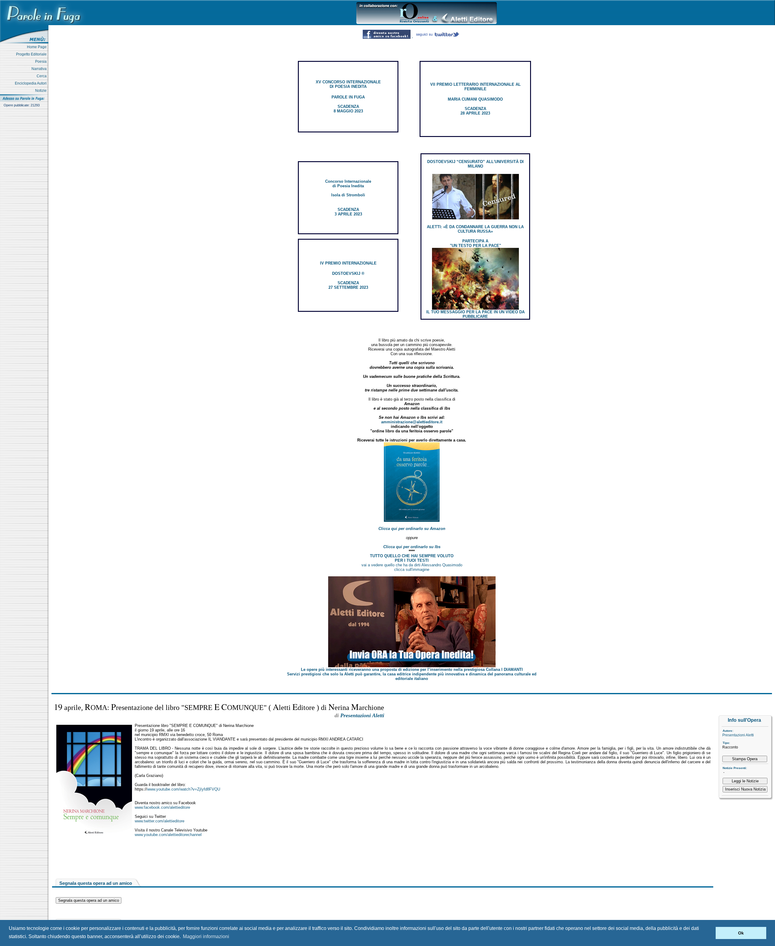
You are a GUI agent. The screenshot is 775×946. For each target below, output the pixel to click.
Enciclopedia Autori (31, 83)
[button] (709, 933)
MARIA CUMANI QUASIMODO (475, 99)
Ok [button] (741, 933)
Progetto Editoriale (32, 54)
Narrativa (39, 69)
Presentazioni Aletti (738, 735)
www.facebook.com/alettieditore (162, 807)
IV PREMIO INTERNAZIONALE (348, 263)
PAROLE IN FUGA (348, 97)
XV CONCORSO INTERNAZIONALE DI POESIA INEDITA (348, 84)
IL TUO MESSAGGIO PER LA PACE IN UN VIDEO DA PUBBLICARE (475, 314)
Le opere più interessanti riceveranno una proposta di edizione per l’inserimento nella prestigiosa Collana (412, 669)
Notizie (41, 90)
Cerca (42, 76)
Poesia (41, 61)
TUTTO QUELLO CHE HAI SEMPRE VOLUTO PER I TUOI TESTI (411, 558)
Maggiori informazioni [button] (206, 936)
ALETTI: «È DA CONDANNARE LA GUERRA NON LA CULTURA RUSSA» (475, 229)
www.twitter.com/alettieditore (159, 821)
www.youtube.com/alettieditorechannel (168, 834)
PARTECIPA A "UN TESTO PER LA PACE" (475, 243)
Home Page (37, 47)
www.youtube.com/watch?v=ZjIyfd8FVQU (183, 789)
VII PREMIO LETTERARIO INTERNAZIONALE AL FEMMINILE (475, 86)
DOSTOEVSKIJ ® (348, 273)
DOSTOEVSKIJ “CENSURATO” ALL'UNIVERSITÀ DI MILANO (475, 163)
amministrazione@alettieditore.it (411, 422)
